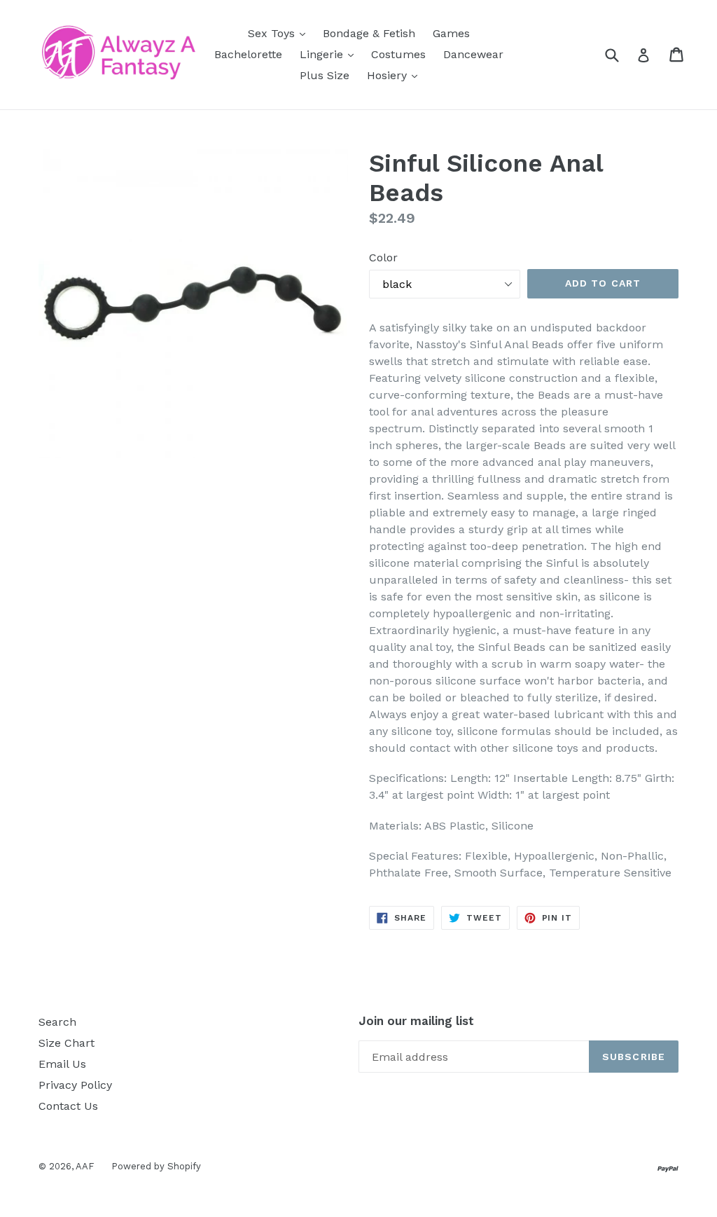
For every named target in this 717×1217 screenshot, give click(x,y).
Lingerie (330, 54)
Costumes (398, 54)
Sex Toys (280, 33)
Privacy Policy (75, 1085)
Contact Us (68, 1106)
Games (451, 33)
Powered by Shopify (156, 1166)
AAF (85, 1166)
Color (383, 257)
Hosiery (395, 75)
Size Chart (67, 1043)
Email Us (62, 1064)
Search (57, 1022)
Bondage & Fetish (369, 33)
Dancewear (473, 54)
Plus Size (324, 75)
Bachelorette (248, 54)
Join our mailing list (416, 1021)
